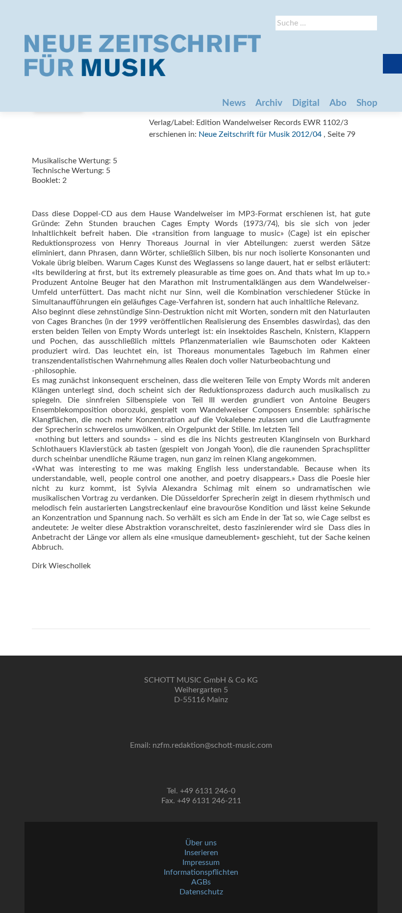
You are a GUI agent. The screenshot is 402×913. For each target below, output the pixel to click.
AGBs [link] (201, 882)
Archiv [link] (268, 103)
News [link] (234, 103)
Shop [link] (366, 103)
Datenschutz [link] (201, 892)
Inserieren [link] (201, 853)
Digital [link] (306, 103)
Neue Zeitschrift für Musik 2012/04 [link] (260, 134)
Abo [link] (338, 103)
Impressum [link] (201, 862)
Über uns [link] (201, 843)
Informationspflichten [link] (201, 872)
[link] (143, 55)
